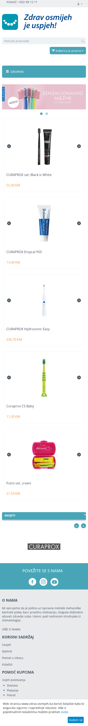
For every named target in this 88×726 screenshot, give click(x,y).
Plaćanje (12, 690)
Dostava (12, 685)
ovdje (64, 712)
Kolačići (7, 664)
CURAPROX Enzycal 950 (24, 252)
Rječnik (7, 651)
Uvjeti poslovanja (13, 680)
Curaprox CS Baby (20, 406)
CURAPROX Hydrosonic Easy (28, 329)
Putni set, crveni (18, 483)
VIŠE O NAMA (11, 629)
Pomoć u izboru (12, 658)
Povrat (11, 695)
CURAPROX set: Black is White (29, 175)
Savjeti (6, 645)
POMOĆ (12, 2)
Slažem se (75, 720)
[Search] (83, 41)
